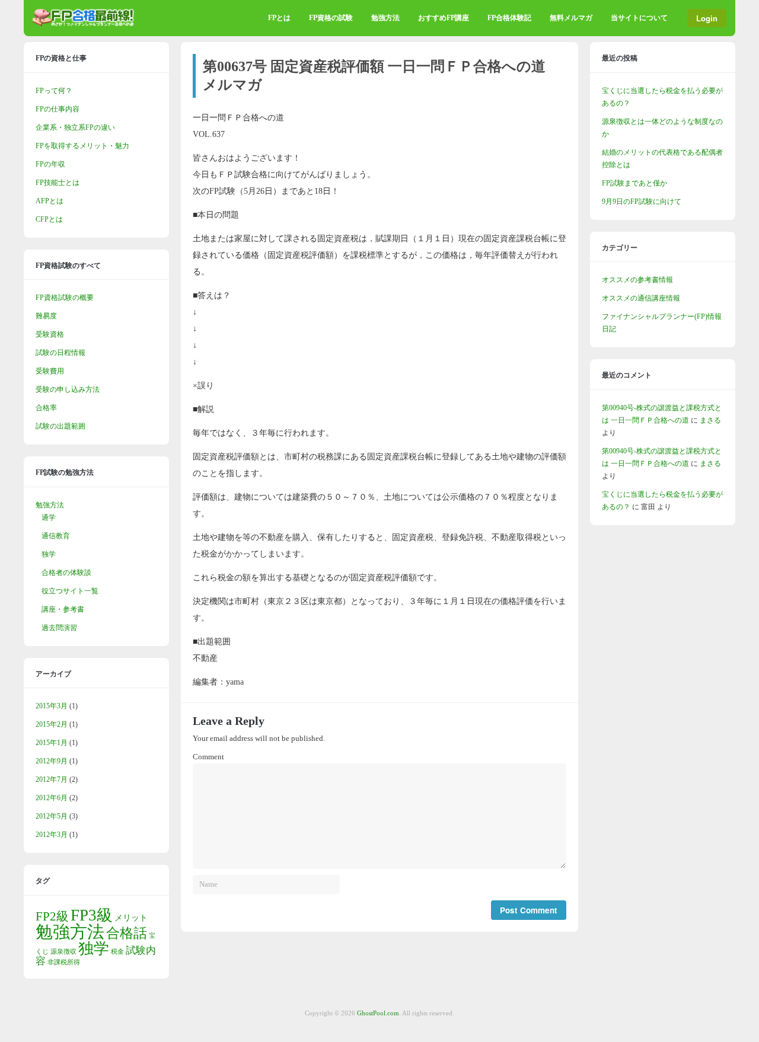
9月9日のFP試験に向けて (641, 201)
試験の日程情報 (60, 353)
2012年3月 (52, 834)
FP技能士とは (57, 182)
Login (706, 18)
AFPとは (49, 201)
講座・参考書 (63, 609)
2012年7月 (52, 779)
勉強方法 (385, 18)
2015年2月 (52, 724)
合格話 (126, 933)
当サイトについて (639, 18)
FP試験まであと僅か (634, 183)
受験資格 (50, 334)
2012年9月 (52, 761)
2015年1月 (52, 743)
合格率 (46, 408)
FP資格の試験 (331, 18)
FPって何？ (54, 91)
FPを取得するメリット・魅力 (82, 146)
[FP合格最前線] (86, 24)
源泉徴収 (63, 951)
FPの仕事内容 (57, 109)
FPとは (279, 18)
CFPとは (49, 219)
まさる (710, 420)
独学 (49, 554)
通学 (49, 517)
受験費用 (50, 371)
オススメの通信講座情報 (641, 298)
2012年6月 (52, 798)
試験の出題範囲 (60, 426)
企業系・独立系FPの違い (75, 127)
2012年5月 (52, 816)
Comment (208, 757)
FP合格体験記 (509, 18)
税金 (117, 951)
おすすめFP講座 (443, 18)
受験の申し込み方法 (68, 389)
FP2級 (52, 916)
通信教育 (56, 536)
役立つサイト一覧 (70, 591)
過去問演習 (59, 628)
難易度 (46, 316)
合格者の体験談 (66, 572)
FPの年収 (50, 164)
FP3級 (92, 915)
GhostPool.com (378, 1013)
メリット (131, 917)
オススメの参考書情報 (637, 280)
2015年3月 (52, 706)
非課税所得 (63, 962)
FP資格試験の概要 (65, 297)
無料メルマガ (571, 18)
